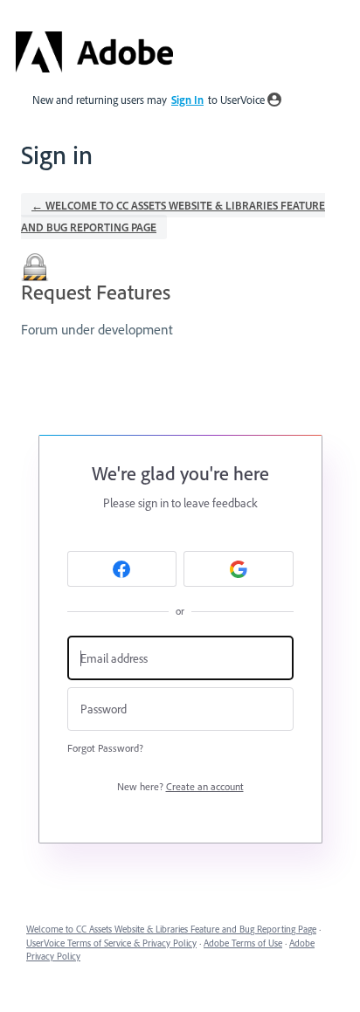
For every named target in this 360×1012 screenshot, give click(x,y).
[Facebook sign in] (122, 569)
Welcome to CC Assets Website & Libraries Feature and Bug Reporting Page (171, 929)
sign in (187, 100)
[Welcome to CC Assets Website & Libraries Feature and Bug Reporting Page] (94, 51)
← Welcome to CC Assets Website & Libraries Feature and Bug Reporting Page (173, 216)
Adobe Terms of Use (243, 943)
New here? (180, 786)
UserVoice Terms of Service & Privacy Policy (111, 943)
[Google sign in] (238, 569)
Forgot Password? (105, 747)
